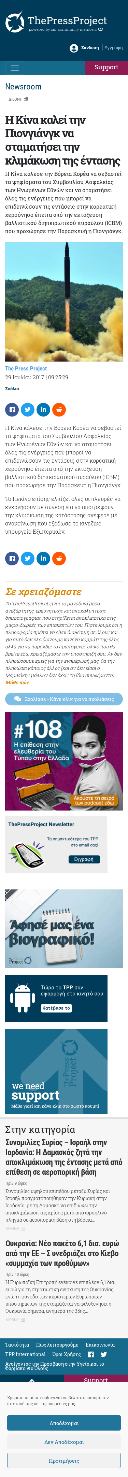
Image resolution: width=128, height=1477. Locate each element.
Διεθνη (16, 99)
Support (106, 66)
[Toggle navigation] (14, 68)
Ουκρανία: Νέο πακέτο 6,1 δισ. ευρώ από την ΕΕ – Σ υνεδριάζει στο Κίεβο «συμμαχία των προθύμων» (62, 1253)
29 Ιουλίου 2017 (24, 377)
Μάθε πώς (17, 682)
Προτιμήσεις (64, 1460)
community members (78, 29)
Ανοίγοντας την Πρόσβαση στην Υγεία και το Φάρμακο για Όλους (54, 1366)
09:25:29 (58, 377)
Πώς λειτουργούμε (57, 1344)
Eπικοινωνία (100, 1344)
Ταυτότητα (17, 1344)
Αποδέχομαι (64, 1423)
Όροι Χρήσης (67, 1354)
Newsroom (23, 87)
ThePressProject (67, 20)
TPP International (25, 1354)
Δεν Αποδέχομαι (64, 1441)
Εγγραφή (113, 47)
